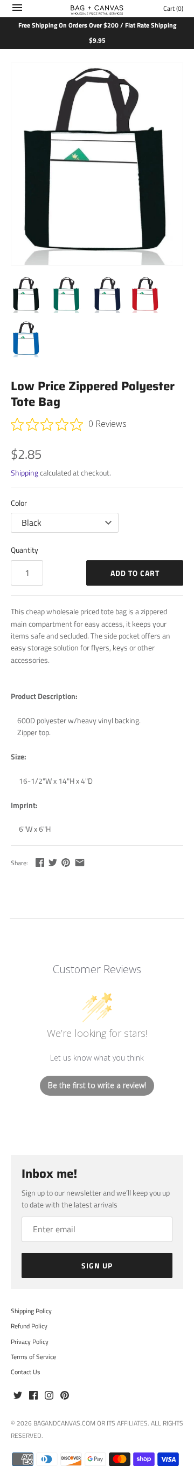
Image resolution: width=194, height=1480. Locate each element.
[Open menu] (17, 10)
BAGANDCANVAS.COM (64, 1423)
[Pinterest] (64, 1395)
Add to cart (135, 573)
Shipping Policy (31, 1311)
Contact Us (25, 1372)
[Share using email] (79, 862)
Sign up (97, 1265)
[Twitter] (17, 1395)
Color (19, 502)
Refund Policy (29, 1326)
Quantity (24, 549)
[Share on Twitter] (52, 862)
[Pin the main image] (65, 862)
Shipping (24, 472)
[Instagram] (49, 1395)
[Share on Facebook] (40, 862)
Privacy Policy (29, 1342)
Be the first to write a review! (97, 1085)
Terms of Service (33, 1357)
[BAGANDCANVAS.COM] (97, 8)
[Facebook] (33, 1395)
